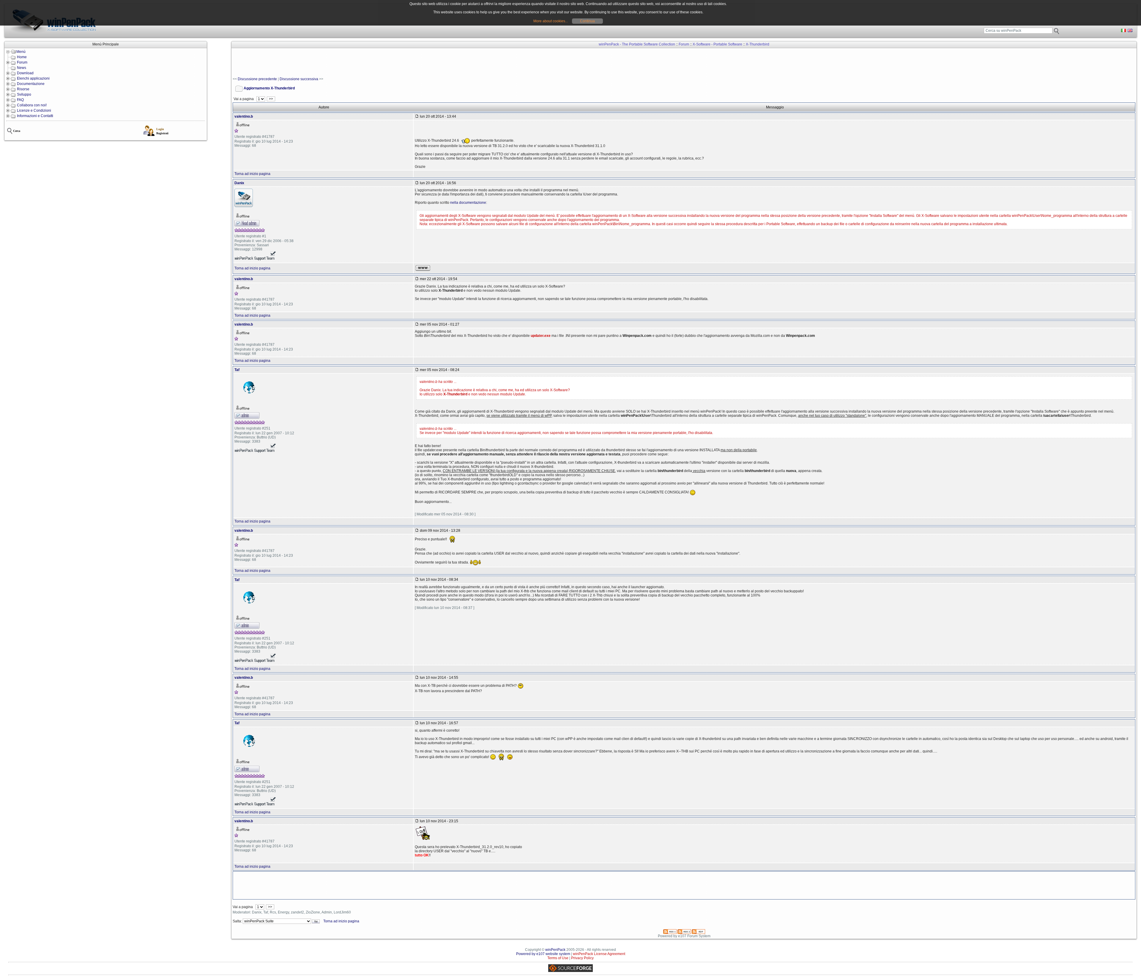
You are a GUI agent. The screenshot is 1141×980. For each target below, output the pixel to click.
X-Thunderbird (757, 44)
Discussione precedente (257, 79)
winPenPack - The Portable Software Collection (637, 44)
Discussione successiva (299, 79)
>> (271, 99)
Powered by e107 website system (543, 954)
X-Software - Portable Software (717, 44)
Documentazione (31, 84)
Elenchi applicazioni (33, 78)
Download (25, 73)
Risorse (23, 89)
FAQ (20, 100)
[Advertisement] (341, 62)
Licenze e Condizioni (34, 110)
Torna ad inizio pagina (252, 174)
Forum (22, 62)
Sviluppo (24, 94)
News (21, 68)
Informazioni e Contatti (35, 116)
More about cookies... (550, 21)
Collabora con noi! (32, 105)
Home (22, 57)
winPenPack (555, 950)
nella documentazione (468, 203)
